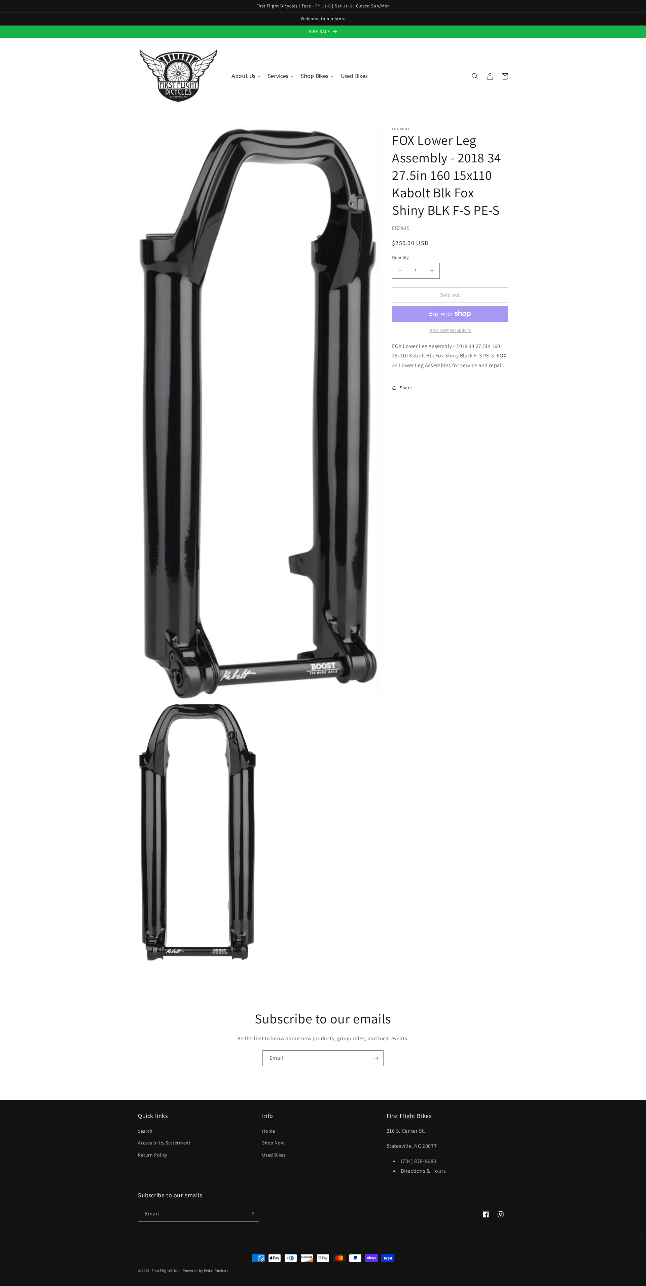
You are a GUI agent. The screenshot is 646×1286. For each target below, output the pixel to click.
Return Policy (152, 1155)
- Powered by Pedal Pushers (205, 1270)
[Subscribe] (375, 1058)
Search (145, 1131)
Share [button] (406, 388)
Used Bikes (274, 1155)
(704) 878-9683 (418, 1161)
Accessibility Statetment (164, 1143)
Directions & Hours (423, 1170)
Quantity (400, 257)
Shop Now (273, 1143)
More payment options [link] (450, 329)
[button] (475, 76)
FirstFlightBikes (166, 1270)
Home (268, 1131)
